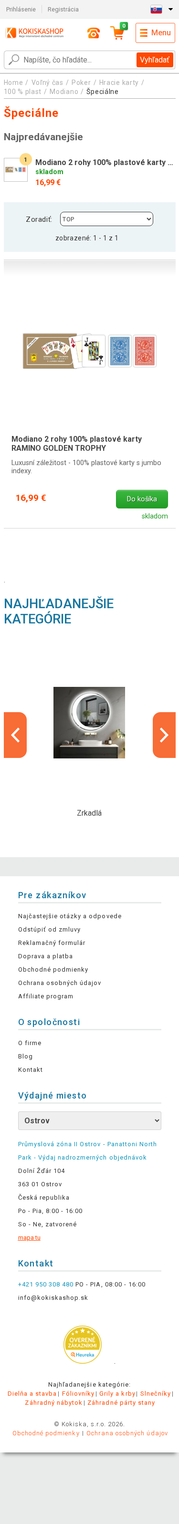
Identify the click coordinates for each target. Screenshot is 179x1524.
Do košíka (142, 499)
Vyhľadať (154, 59)
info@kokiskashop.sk (53, 1297)
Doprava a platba (46, 956)
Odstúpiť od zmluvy (49, 929)
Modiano (64, 91)
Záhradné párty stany (121, 1402)
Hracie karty (119, 82)
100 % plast (23, 91)
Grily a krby (117, 1393)
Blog (25, 1056)
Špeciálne (102, 91)
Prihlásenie (21, 9)
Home (13, 82)
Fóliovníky (78, 1393)
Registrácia (63, 9)
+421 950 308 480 (46, 1284)
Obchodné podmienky (53, 969)
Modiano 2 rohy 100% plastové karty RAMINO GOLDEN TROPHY (76, 444)
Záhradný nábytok (54, 1402)
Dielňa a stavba (32, 1393)
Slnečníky (155, 1393)
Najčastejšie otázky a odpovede (70, 916)
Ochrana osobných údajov (60, 982)
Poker (81, 82)
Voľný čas (47, 82)
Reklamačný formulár (52, 942)
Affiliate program (46, 996)
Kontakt (30, 1069)
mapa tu (29, 1237)
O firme (30, 1043)
